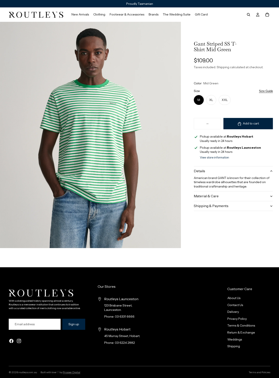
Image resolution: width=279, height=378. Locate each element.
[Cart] (267, 14)
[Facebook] (11, 341)
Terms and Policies (259, 372)
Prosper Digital (71, 372)
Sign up (73, 324)
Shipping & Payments (211, 206)
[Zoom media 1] (90, 135)
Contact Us (235, 305)
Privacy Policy (237, 319)
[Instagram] (19, 341)
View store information (214, 157)
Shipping (233, 346)
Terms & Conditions (241, 325)
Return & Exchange (241, 332)
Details (199, 171)
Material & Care (206, 196)
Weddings (234, 339)
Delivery (233, 312)
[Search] (248, 14)
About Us (233, 298)
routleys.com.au (28, 372)
